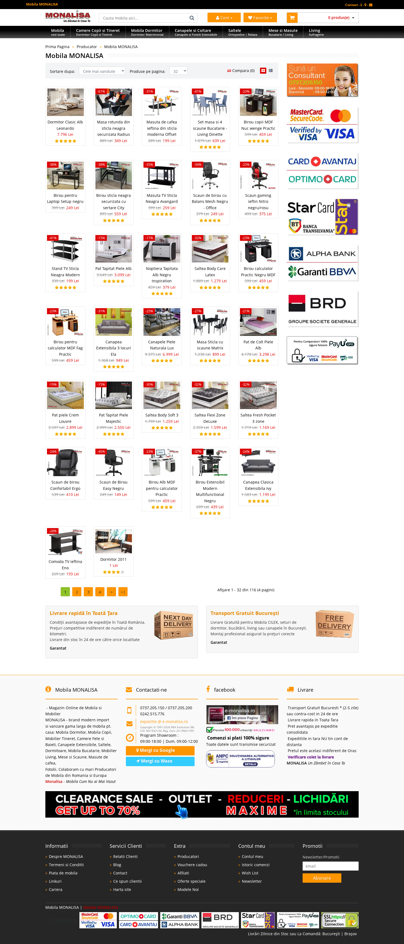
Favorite (261, 17)
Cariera (55, 889)
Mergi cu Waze (156, 761)
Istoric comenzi (256, 864)
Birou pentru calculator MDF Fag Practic (65, 348)
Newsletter (252, 881)
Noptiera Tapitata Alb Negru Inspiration (162, 274)
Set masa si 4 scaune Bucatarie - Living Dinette (210, 128)
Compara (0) (242, 70)
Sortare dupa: (62, 71)
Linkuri (55, 881)
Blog (117, 864)
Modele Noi (188, 889)
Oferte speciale (192, 881)
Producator (87, 46)
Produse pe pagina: (147, 71)
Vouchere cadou (192, 864)
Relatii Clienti (125, 856)
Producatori (188, 856)
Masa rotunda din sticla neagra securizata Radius (113, 128)
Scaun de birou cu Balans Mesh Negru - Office (210, 201)
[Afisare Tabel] (263, 71)
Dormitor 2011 (113, 559)
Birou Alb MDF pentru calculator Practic (162, 488)
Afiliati (183, 873)
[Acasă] (68, 20)
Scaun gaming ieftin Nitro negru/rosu (258, 201)
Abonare (322, 878)
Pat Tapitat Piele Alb (113, 268)
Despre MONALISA (66, 856)
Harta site (122, 889)
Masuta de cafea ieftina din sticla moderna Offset (161, 128)
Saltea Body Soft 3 (161, 415)
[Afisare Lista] (270, 71)
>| (123, 592)
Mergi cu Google (157, 750)
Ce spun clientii (127, 881)
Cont (224, 17)
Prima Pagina (57, 46)
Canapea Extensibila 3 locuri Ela (113, 348)
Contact (120, 873)
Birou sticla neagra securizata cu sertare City (113, 201)
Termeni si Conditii (66, 864)
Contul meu (252, 856)
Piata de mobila (63, 873)
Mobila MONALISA (121, 46)
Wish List (250, 873)
